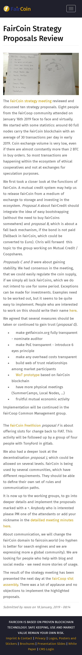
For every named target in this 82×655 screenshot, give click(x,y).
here (73, 310)
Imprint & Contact (19, 638)
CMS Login (46, 649)
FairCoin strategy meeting (31, 101)
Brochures (27, 644)
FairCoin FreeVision (25, 425)
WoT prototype (28, 375)
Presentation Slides (51, 644)
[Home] (16, 8)
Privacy (40, 638)
